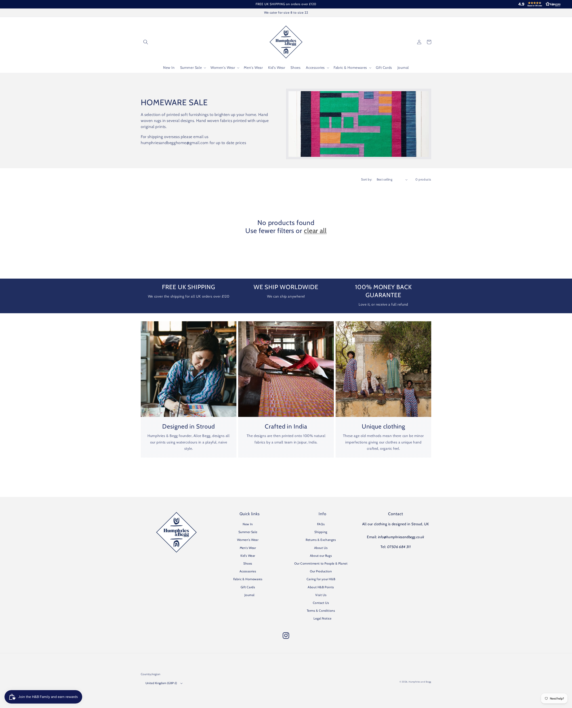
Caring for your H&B (321, 579)
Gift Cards (248, 587)
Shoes (247, 563)
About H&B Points (321, 587)
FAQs (321, 524)
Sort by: (366, 179)
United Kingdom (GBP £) (161, 683)
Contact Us (321, 603)
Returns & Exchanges (321, 540)
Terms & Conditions (321, 611)
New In (248, 524)
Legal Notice (322, 618)
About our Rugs (321, 556)
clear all (315, 231)
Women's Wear (247, 540)
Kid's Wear (247, 556)
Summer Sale (247, 532)
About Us (321, 548)
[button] (538, 4)
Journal (249, 595)
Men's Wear (248, 548)
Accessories (248, 571)
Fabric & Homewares (248, 579)
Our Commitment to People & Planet (321, 563)
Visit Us (321, 595)
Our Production (321, 571)
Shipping (320, 532)
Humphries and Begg (420, 681)
